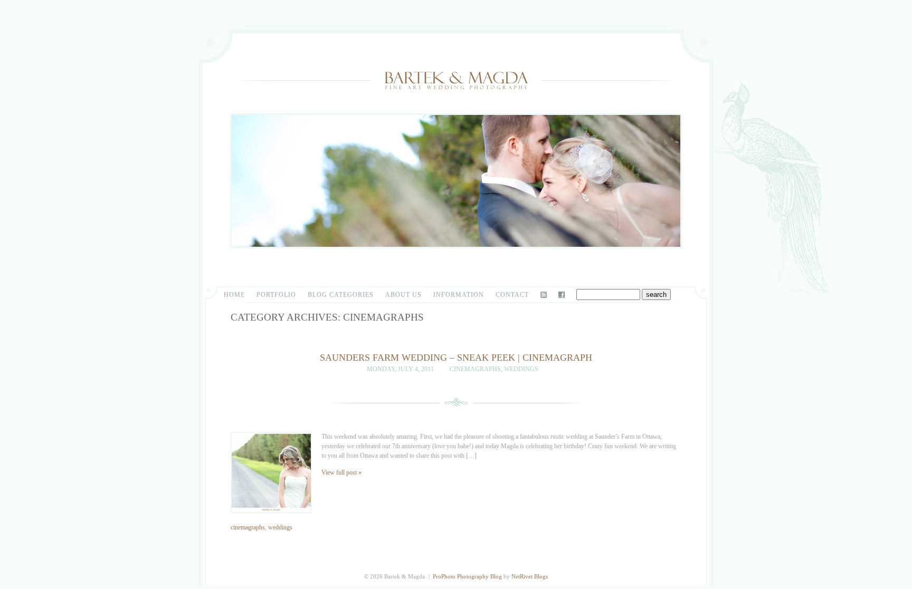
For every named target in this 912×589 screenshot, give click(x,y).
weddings (521, 369)
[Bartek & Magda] (456, 99)
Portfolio (276, 295)
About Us (403, 295)
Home (234, 295)
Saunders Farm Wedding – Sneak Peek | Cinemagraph (456, 357)
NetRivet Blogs (529, 576)
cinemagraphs (475, 369)
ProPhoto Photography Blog (467, 576)
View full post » (341, 472)
